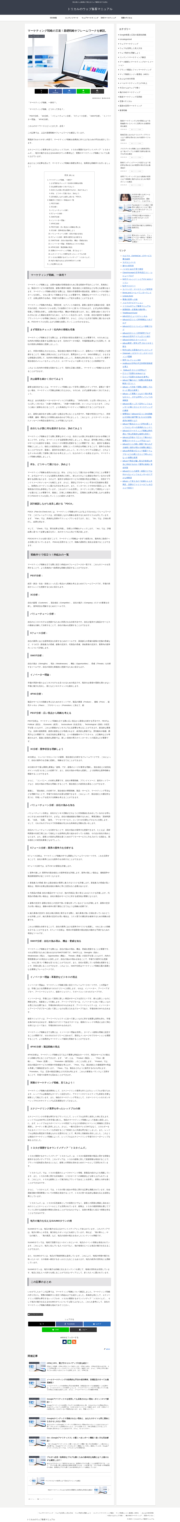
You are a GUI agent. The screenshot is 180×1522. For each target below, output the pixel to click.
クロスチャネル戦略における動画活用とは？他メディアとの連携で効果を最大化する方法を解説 (135, 151)
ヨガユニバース (129, 262)
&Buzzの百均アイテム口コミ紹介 (136, 336)
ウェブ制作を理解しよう (83, 1513)
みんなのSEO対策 (148, 1513)
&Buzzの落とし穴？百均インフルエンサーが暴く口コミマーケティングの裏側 (137, 407)
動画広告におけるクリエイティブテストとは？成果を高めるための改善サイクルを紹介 (135, 137)
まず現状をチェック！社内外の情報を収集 (67, 183)
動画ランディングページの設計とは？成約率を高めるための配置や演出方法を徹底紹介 (135, 165)
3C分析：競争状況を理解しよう (63, 230)
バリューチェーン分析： (60, 210)
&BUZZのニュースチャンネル (134, 316)
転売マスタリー (129, 286)
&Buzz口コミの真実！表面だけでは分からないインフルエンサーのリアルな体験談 (137, 474)
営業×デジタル (148, 1515)
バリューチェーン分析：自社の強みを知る (67, 234)
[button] (97, 91)
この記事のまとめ (55, 264)
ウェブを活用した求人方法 (64, 1513)
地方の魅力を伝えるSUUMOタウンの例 (66, 261)
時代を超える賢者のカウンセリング (137, 350)
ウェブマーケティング (36, 1314)
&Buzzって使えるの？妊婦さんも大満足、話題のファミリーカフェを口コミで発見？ (137, 484)
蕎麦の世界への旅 (130, 299)
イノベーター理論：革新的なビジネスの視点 (67, 244)
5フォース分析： (57, 213)
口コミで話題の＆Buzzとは (133, 373)
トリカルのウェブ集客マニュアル (136, 306)
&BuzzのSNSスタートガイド (134, 340)
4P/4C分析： (56, 224)
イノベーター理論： (58, 220)
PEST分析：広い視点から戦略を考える (66, 227)
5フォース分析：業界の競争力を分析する (66, 237)
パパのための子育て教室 (132, 269)
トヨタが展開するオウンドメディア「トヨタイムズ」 (71, 257)
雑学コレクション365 (131, 360)
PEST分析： (56, 203)
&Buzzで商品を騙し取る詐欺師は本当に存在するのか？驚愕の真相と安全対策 (137, 464)
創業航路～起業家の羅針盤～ (134, 309)
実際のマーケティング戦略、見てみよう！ (67, 250)
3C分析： (54, 207)
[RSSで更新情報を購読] (74, 1342)
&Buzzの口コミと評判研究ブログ (136, 333)
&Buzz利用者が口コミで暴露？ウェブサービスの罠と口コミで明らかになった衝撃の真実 (137, 454)
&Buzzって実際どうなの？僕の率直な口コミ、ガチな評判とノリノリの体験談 (137, 397)
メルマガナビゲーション (132, 303)
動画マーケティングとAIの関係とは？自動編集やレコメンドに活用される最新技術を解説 (135, 123)
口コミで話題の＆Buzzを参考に (135, 377)
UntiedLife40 (127, 296)
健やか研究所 (128, 266)
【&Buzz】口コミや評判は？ (134, 370)
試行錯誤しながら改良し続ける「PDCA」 (66, 197)
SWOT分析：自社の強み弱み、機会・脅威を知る (69, 240)
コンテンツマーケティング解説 (103, 1513)
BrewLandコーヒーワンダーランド (137, 293)
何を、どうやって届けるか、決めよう (65, 193)
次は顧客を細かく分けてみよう (62, 187)
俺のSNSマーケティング (134, 1515)
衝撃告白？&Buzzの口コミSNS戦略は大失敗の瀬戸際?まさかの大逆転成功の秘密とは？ (137, 417)
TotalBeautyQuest (129, 313)
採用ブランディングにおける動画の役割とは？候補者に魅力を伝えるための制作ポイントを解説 (135, 179)
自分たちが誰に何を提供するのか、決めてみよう (69, 190)
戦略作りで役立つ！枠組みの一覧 (61, 200)
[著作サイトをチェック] (64, 1342)
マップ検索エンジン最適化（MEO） (128, 1513)
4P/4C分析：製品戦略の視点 (61, 247)
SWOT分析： (56, 217)
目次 (66, 175)
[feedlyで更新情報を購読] (69, 1342)
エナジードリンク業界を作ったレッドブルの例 (68, 254)
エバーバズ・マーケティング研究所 (137, 289)
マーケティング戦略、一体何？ (60, 180)
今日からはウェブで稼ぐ (115, 1515)
